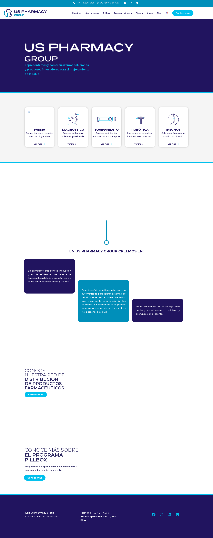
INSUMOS (173, 129)
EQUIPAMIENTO (106, 129)
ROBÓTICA (140, 129)
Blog (159, 13)
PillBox (106, 13)
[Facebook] (125, 2)
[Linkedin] (137, 2)
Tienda (139, 13)
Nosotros (76, 13)
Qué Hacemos (92, 13)
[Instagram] (131, 2)
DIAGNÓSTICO (73, 129)
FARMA (39, 129)
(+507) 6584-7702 (101, 516)
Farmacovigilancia (123, 13)
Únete (150, 13)
